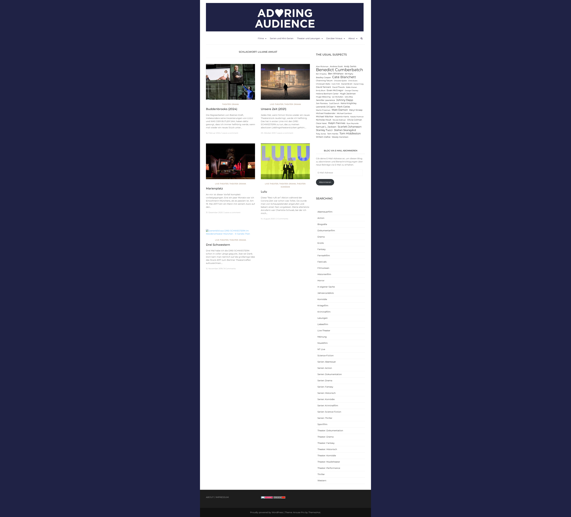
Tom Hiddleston (350, 133)
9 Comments (230, 268)
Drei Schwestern (218, 244)
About (351, 38)
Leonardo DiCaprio (326, 107)
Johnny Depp (344, 100)
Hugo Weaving (323, 97)
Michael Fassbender (325, 113)
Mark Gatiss (343, 106)
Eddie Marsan (351, 87)
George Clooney (351, 91)
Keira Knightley (349, 103)
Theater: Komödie (326, 455)
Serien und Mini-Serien (281, 38)
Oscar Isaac (321, 123)
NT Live (321, 349)
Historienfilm (324, 274)
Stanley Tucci (324, 130)
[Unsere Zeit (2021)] (285, 83)
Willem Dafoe (323, 137)
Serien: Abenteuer (326, 361)
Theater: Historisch (327, 449)
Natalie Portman (357, 117)
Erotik (320, 243)
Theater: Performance (328, 468)
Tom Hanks (332, 134)
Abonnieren (325, 182)
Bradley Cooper (323, 77)
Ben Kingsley (321, 74)
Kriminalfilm (324, 311)
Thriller (321, 474)
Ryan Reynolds (353, 123)
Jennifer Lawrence (325, 100)
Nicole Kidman (339, 120)
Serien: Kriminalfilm (327, 405)
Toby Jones (321, 134)
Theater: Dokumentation (330, 430)
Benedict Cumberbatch (339, 69)
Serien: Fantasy (325, 386)
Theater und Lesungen (308, 38)
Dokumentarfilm (326, 230)
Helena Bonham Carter (327, 94)
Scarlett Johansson (349, 126)
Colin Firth (336, 84)
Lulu (264, 191)
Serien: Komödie (326, 399)
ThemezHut (314, 512)
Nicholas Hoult (323, 120)
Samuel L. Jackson (326, 126)
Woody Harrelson (340, 137)
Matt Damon (340, 109)
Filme (261, 38)
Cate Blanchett (344, 77)
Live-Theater (276, 104)
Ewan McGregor (335, 90)
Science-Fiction (325, 355)
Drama (321, 236)
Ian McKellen (337, 97)
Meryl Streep (355, 110)
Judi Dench (334, 103)
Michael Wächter (325, 116)
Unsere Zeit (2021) (273, 109)
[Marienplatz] (230, 162)
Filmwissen (323, 268)
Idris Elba (349, 97)
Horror (320, 280)
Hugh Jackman (348, 93)
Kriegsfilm (322, 305)
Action (320, 218)
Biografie (322, 224)
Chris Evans (352, 81)
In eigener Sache (326, 286)
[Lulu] (285, 162)
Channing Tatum (324, 80)
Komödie (322, 299)
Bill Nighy (349, 74)
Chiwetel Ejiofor (340, 81)
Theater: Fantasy (326, 443)
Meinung (322, 336)
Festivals (322, 261)
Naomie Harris (342, 116)
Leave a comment (230, 133)
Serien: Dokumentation (329, 374)
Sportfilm (322, 424)
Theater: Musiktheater (328, 461)
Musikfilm (322, 343)
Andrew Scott (336, 66)
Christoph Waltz (323, 84)
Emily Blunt (320, 91)
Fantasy (321, 249)
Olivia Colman (354, 119)
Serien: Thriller (324, 418)
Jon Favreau (322, 103)
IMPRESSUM (222, 497)
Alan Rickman (322, 66)
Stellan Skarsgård (345, 130)
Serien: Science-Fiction (329, 411)
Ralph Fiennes (336, 123)
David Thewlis (338, 87)
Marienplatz (214, 188)
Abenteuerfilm (324, 211)
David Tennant (323, 87)
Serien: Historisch (326, 393)
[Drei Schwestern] (230, 233)
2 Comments (282, 219)
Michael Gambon (344, 113)
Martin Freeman (323, 110)
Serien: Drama (324, 380)
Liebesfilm (322, 324)
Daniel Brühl (346, 84)
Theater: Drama (230, 104)
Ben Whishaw (335, 73)
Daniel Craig (359, 84)
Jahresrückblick (325, 293)
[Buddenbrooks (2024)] (230, 83)
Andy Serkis (350, 66)
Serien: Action (324, 368)
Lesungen (322, 318)
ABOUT (210, 497)
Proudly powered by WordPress (266, 512)
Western (321, 480)
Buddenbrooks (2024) (221, 109)
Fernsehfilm (323, 255)
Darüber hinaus (334, 38)
